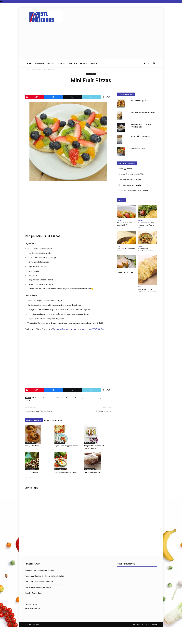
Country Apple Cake (125, 272)
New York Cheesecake (141, 136)
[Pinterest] (149, 64)
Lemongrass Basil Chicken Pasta (38, 411)
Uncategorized (37, 69)
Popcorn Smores (31, 472)
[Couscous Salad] (121, 151)
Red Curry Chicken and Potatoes (126, 249)
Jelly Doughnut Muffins (92, 472)
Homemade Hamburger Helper (146, 249)
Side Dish (73, 63)
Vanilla (28, 401)
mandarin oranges (78, 398)
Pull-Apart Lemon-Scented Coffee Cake (147, 290)
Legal (93, 63)
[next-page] (30, 477)
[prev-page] (26, 477)
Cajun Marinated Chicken (135, 174)
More (82, 63)
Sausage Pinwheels (32, 446)
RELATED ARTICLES (33, 420)
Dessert (51, 63)
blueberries (36, 398)
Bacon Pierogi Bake (139, 100)
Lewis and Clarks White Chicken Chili (141, 125)
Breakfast (39, 63)
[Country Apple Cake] (126, 261)
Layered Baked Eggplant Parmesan (67, 446)
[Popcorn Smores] (38, 461)
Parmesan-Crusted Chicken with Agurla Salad (146, 225)
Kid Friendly (60, 398)
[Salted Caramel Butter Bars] (119, 115)
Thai (118, 246)
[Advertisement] (91, 42)
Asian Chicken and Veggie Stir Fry (124, 224)
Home (29, 63)
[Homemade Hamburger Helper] (147, 237)
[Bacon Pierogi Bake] (121, 103)
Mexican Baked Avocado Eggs (65, 472)
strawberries (91, 398)
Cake (118, 270)
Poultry (62, 63)
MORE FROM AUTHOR (53, 420)
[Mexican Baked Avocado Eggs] (67, 461)
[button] (154, 63)
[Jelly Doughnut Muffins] (97, 461)
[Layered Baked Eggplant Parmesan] (67, 434)
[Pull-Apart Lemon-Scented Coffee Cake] (147, 270)
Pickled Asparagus (103, 411)
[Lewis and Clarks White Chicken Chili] (121, 127)
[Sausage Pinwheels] (38, 434)
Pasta (140, 246)
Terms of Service (32, 608)
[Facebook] (144, 64)
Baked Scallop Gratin (133, 179)
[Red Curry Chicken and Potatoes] (126, 237)
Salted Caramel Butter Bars (143, 112)
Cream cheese (48, 398)
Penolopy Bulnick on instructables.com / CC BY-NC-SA (78, 329)
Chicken (119, 220)
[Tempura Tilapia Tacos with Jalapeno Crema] (97, 434)
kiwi (67, 398)
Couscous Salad (138, 148)
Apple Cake (127, 169)
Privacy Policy (31, 604)
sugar (101, 398)
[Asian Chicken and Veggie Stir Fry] (126, 211)
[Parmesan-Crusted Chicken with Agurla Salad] (147, 211)
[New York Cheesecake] (119, 139)
